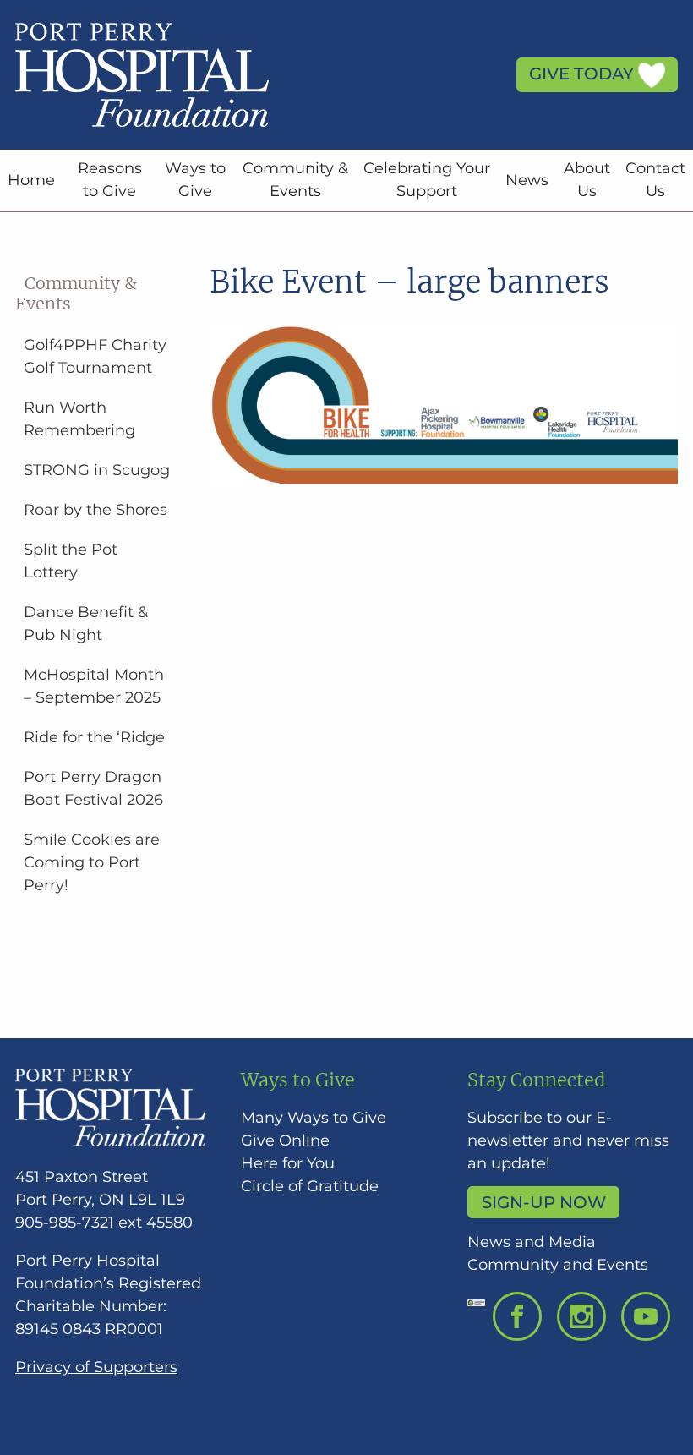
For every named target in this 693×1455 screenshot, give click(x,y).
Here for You (288, 1163)
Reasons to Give (110, 179)
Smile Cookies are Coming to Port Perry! (92, 862)
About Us (587, 179)
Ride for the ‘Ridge (94, 737)
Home (31, 180)
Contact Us (655, 179)
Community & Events (295, 179)
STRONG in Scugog (97, 470)
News (526, 180)
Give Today (583, 73)
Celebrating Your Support (426, 179)
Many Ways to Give (313, 1117)
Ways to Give (195, 179)
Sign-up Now (544, 1202)
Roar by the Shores (95, 509)
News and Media (531, 1242)
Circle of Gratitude (310, 1186)
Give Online (285, 1140)
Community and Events (557, 1264)
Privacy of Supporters (96, 1367)
